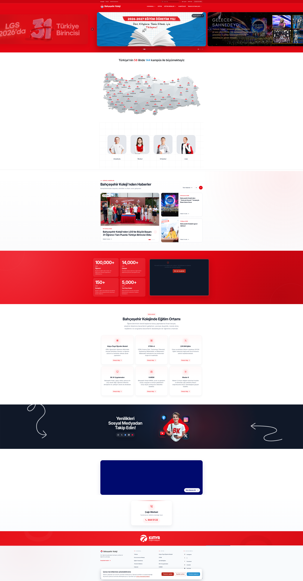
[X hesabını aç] (187, 436)
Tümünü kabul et (193, 574)
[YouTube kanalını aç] (163, 434)
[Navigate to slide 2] (151, 239)
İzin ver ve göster (179, 271)
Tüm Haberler (186, 187)
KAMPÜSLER (182, 6)
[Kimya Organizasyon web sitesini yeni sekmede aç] (151, 538)
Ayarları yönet (180, 574)
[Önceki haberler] (196, 187)
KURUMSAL (150, 6)
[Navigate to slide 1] (150, 239)
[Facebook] (125, 434)
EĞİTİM (160, 6)
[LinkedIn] (128, 434)
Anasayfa (102, 1)
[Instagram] (118, 434)
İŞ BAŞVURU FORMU (198, 1)
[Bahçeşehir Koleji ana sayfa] (110, 6)
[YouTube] (132, 434)
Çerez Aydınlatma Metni (143, 576)
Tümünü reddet (167, 574)
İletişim (107, 1)
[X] (121, 434)
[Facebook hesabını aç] (164, 417)
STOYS (189, 1)
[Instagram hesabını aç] (187, 418)
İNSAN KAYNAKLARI (194, 6)
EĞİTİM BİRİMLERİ (169, 6)
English (184, 1)
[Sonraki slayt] (210, 29)
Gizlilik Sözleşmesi (114, 1)
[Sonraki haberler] (201, 187)
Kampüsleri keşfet (104, 560)
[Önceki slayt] (92, 29)
